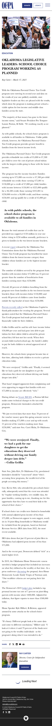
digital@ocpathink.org (9, 704)
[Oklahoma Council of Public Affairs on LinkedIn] (9, 712)
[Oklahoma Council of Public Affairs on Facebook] (3, 712)
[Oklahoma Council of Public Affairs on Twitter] (6, 712)
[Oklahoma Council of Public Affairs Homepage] (8, 5)
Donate (27, 5)
